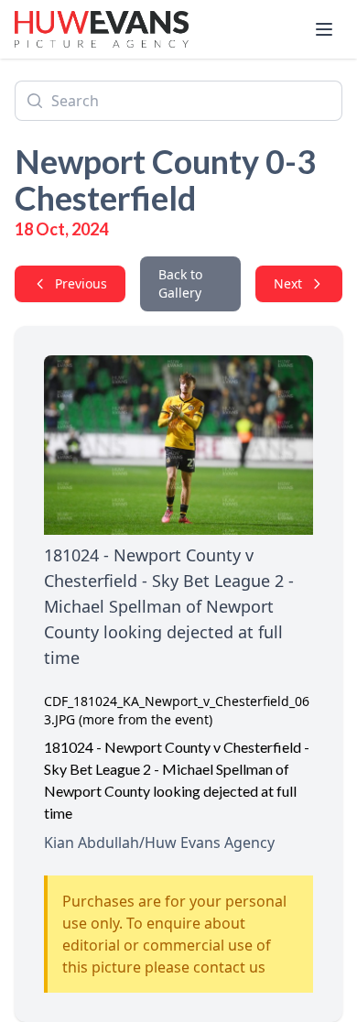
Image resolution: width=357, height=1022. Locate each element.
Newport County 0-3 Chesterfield (165, 179)
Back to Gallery (180, 283)
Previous (81, 283)
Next (288, 283)
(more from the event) (145, 719)
